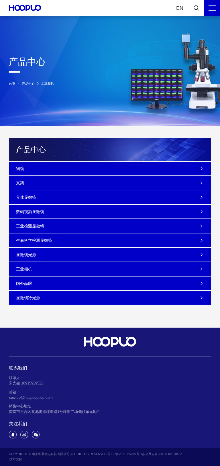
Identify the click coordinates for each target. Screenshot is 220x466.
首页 (12, 83)
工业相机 (47, 83)
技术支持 (15, 459)
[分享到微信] (36, 434)
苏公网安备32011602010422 (162, 454)
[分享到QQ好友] (13, 434)
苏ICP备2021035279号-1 (124, 454)
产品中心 (28, 83)
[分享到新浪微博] (24, 434)
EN (179, 8)
